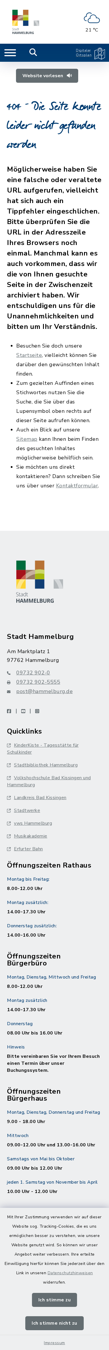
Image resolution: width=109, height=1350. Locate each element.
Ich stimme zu (54, 1300)
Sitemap (26, 439)
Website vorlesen (43, 76)
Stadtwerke (27, 810)
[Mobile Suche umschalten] (33, 53)
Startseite (29, 355)
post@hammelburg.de (44, 691)
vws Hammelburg (33, 823)
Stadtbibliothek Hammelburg (46, 765)
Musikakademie (30, 836)
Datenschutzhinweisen (70, 1273)
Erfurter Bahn (28, 849)
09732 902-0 (33, 672)
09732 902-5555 (38, 681)
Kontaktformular (77, 485)
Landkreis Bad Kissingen (40, 797)
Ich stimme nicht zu (54, 1323)
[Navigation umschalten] (10, 53)
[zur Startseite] (25, 22)
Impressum (54, 1343)
